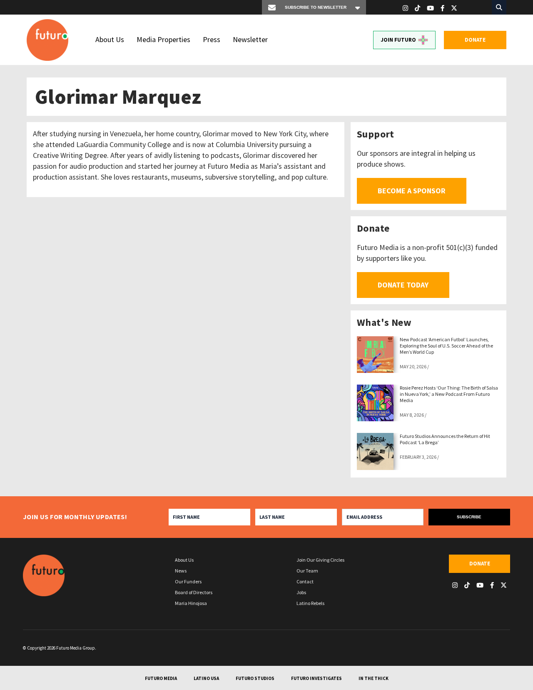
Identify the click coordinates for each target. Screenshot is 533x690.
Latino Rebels (310, 603)
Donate (475, 39)
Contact (305, 581)
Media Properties (163, 39)
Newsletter (250, 39)
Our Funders (188, 581)
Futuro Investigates (316, 678)
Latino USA (206, 678)
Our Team (307, 571)
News (181, 571)
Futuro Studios (255, 678)
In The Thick (374, 678)
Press (211, 39)
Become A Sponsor (412, 190)
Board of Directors (193, 592)
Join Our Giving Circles (320, 560)
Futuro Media (161, 678)
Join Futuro (398, 39)
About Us (109, 39)
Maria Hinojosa (191, 603)
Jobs (301, 592)
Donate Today (403, 285)
